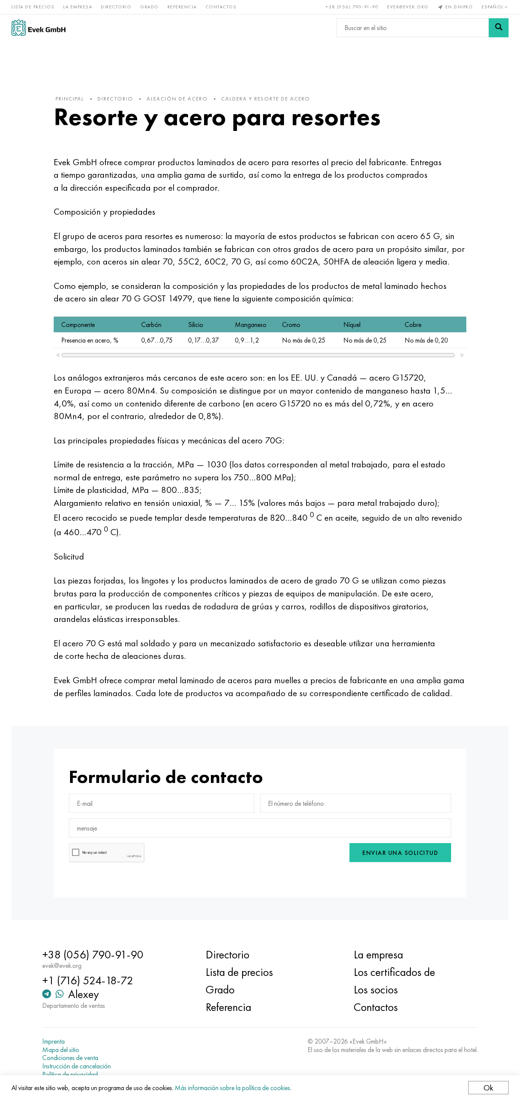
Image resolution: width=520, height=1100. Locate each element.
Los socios (376, 989)
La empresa (77, 7)
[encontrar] (499, 27)
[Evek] (38, 27)
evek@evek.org (408, 7)
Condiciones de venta (70, 1058)
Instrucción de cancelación (76, 1066)
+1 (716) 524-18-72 (87, 980)
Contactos (221, 7)
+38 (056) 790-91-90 (352, 7)
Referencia (182, 7)
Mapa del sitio (60, 1050)
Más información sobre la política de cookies (232, 1087)
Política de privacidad (70, 1074)
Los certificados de (394, 972)
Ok (488, 1087)
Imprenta (53, 1041)
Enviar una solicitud (400, 853)
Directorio (116, 7)
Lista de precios (32, 7)
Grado (149, 7)
